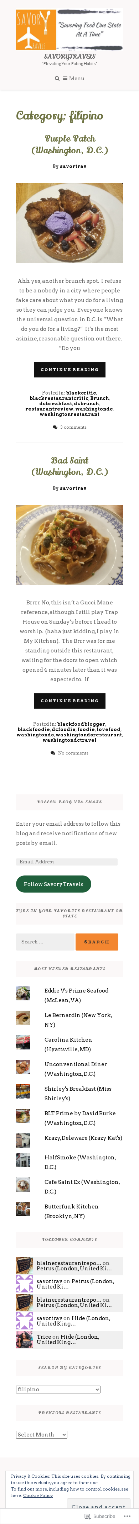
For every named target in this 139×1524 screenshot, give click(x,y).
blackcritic (81, 393)
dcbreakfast (55, 403)
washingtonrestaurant (69, 414)
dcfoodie (64, 729)
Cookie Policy (38, 1495)
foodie (86, 729)
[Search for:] (46, 941)
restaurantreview (49, 409)
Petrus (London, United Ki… (74, 1268)
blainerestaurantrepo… (69, 1263)
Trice (44, 1337)
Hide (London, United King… (73, 1321)
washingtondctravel (69, 740)
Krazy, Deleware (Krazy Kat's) (83, 1138)
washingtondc (94, 409)
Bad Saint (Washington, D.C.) (69, 466)
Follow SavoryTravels (53, 884)
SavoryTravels (69, 56)
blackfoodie (33, 729)
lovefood (108, 729)
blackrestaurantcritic (59, 398)
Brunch (99, 398)
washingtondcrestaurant (89, 734)
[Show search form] (57, 78)
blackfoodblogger (81, 724)
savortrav (73, 166)
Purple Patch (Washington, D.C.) (69, 145)
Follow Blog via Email (69, 802)
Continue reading (70, 369)
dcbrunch (86, 403)
